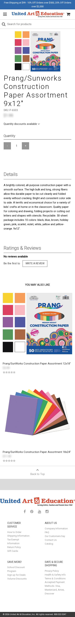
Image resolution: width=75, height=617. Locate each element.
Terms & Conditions (55, 578)
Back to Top (37, 474)
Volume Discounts (17, 578)
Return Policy (14, 547)
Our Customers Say (55, 536)
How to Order (14, 532)
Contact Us (51, 540)
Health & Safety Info (55, 574)
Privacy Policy (52, 571)
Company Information (56, 528)
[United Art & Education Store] (38, 14)
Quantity (9, 136)
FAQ (47, 532)
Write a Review (34, 263)
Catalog (49, 543)
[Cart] (68, 14)
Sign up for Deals (16, 575)
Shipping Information (18, 535)
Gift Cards (12, 551)
